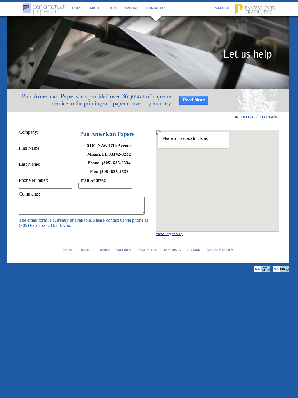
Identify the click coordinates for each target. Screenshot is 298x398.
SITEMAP (193, 250)
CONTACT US (156, 8)
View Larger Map (169, 234)
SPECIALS (132, 8)
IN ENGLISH (244, 117)
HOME (77, 8)
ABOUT (95, 8)
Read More (194, 100)
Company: (29, 132)
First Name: (31, 148)
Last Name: (31, 164)
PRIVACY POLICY (220, 250)
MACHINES (222, 8)
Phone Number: (34, 180)
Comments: (29, 193)
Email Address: (94, 180)
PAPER (113, 8)
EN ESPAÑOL (270, 117)
